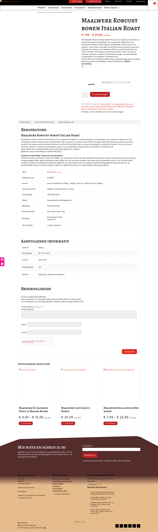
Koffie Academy (95, 1)
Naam (24, 324)
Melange (120, 106)
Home (45, 12)
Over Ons (118, 1)
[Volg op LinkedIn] (130, 526)
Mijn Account (140, 1)
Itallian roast (111, 106)
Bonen (103, 104)
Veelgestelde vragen (59, 491)
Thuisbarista (92, 109)
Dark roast (129, 104)
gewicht (91, 84)
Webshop (42, 7)
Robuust (84, 109)
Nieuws (107, 1)
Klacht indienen (57, 484)
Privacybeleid (57, 488)
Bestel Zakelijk (110, 7)
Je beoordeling (27, 309)
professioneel (128, 106)
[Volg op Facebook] (117, 526)
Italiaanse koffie (100, 106)
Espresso (84, 106)
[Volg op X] (121, 526)
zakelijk (110, 109)
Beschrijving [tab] (25, 122)
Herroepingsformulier (62, 494)
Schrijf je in (89, 455)
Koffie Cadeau (77, 1)
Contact (129, 1)
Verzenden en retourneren (61, 481)
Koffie (108, 104)
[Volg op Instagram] (125, 526)
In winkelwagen (100, 94)
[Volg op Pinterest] (134, 526)
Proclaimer (56, 486)
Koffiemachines (95, 7)
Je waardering (27, 307)
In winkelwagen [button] (68, 423)
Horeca (91, 106)
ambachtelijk (119, 104)
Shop (50, 12)
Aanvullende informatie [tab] (44, 122)
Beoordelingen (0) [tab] (66, 122)
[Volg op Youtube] (138, 526)
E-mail (24, 332)
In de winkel (53, 7)
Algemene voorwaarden (61, 479)
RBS (44, 528)
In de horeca (79, 7)
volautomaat (102, 109)
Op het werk (66, 7)
